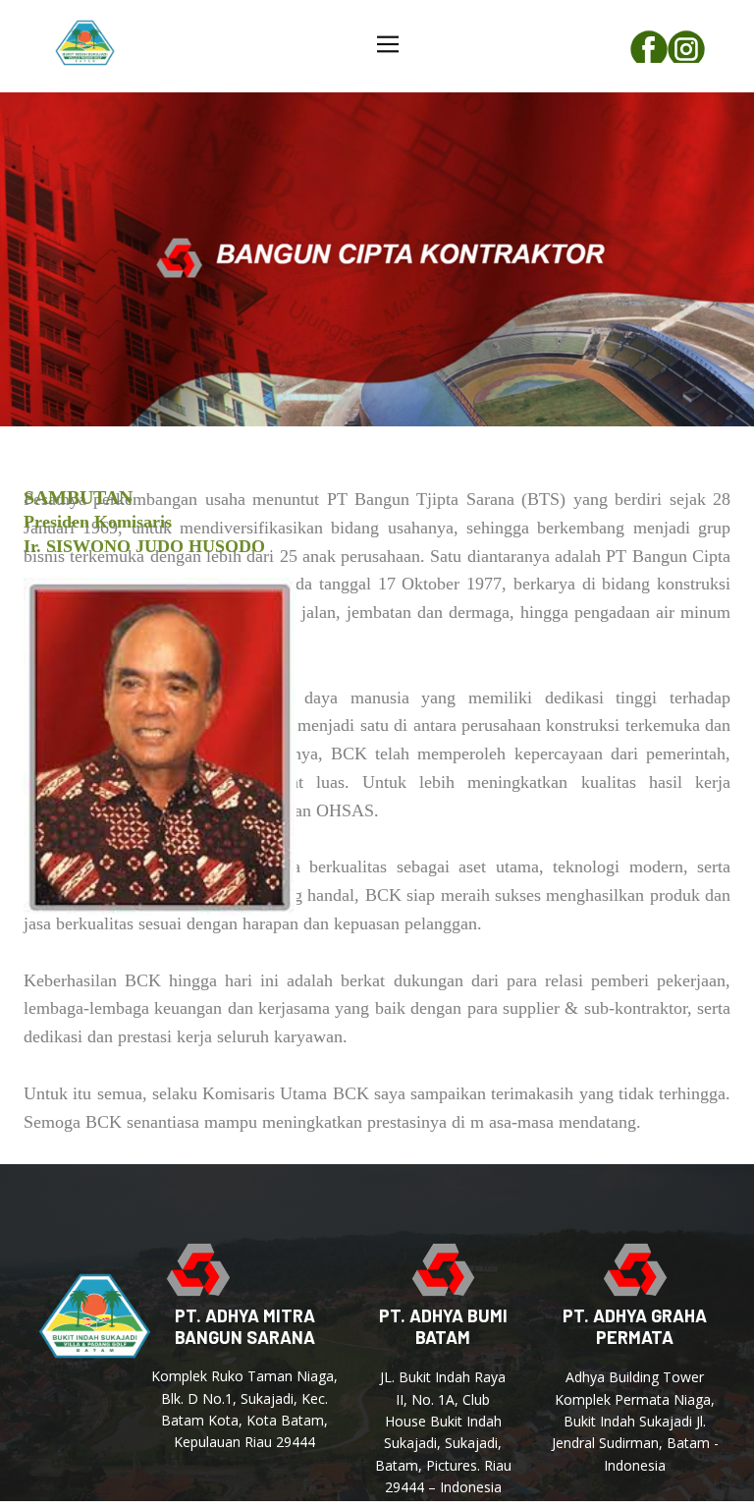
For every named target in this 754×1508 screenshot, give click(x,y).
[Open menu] (387, 44)
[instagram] (686, 46)
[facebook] (649, 46)
